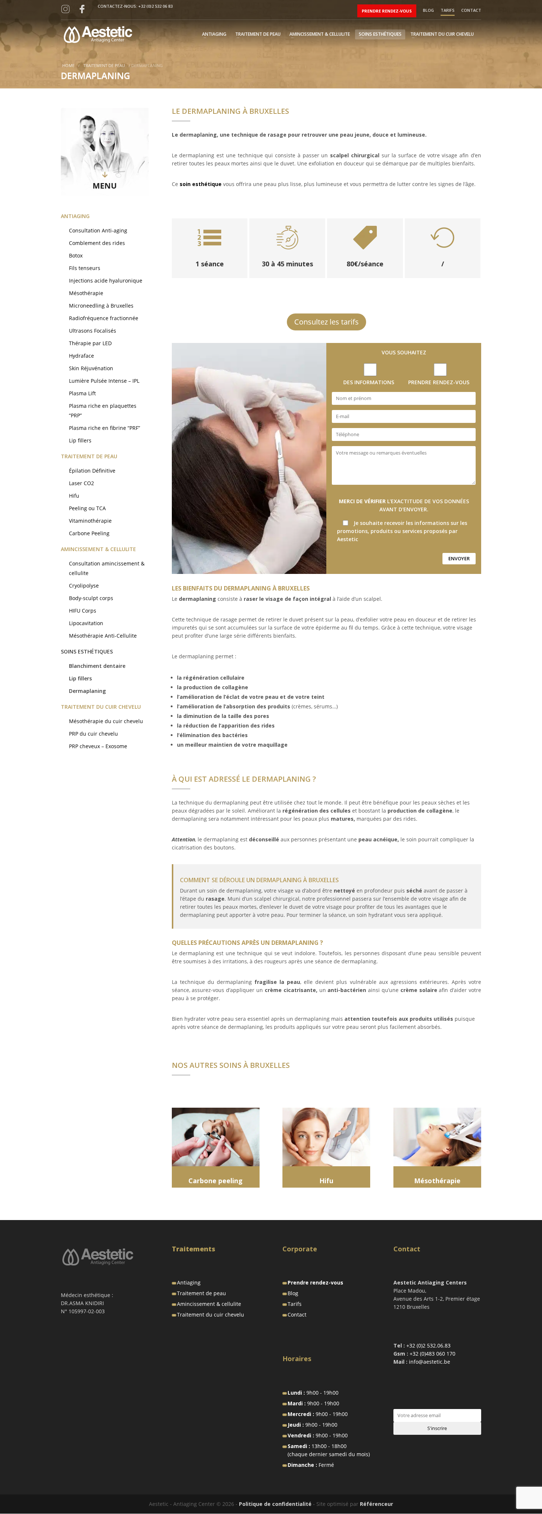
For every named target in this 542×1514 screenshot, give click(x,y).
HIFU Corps (82, 610)
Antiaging (214, 34)
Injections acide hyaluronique (105, 280)
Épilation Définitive (92, 470)
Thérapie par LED (90, 343)
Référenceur (376, 1503)
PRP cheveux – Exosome (98, 746)
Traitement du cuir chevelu (442, 34)
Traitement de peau (258, 34)
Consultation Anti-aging (98, 230)
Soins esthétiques (380, 34)
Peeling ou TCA (87, 508)
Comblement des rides (97, 242)
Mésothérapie (86, 293)
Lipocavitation (86, 623)
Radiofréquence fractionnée (103, 318)
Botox (76, 255)
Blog (428, 10)
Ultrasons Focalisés (92, 330)
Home (68, 65)
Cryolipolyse (84, 585)
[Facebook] (82, 9)
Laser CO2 (81, 483)
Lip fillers (80, 440)
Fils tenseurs (84, 267)
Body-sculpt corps (91, 598)
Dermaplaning (87, 690)
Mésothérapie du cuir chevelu (106, 721)
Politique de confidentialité (275, 1503)
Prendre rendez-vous (387, 11)
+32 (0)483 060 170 (432, 1353)
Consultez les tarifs (326, 322)
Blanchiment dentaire (97, 665)
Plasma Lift (82, 393)
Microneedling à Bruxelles (101, 305)
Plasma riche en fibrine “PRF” (104, 427)
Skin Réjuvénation (91, 368)
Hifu (74, 495)
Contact (471, 10)
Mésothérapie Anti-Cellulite (103, 635)
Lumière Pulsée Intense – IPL (104, 380)
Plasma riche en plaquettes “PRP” (102, 410)
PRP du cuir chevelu (93, 733)
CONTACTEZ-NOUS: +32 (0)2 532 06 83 (135, 6)
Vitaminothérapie (90, 520)
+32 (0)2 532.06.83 (428, 1345)
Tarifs (448, 10)
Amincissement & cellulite (319, 34)
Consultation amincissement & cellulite (107, 568)
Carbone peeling (215, 1180)
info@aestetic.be (429, 1361)
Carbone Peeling (89, 533)
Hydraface (81, 355)
